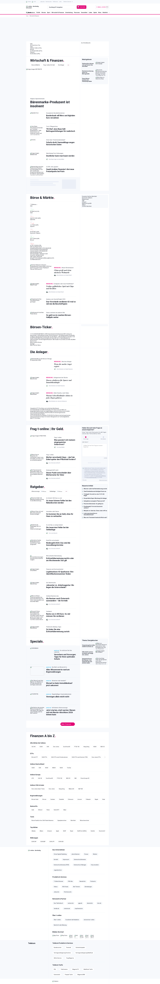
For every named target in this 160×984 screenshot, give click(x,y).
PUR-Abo (70, 881)
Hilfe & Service (58, 958)
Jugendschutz (58, 870)
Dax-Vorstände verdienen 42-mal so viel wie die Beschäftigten (61, 303)
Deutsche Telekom (87, 197)
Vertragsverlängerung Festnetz (62, 952)
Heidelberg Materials (35, 248)
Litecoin (80, 799)
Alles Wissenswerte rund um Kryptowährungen (58, 671)
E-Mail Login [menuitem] (101, 7)
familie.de (56, 908)
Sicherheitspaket (80, 947)
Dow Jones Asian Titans (38, 789)
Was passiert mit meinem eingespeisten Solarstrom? (64, 442)
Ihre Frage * (85, 442)
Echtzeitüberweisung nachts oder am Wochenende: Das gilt (60, 559)
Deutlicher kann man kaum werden (60, 156)
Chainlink (61, 799)
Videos (56, 886)
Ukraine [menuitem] (43, 12)
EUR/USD (61, 841)
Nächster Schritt (94, 463)
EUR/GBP (42, 841)
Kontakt (56, 859)
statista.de (67, 908)
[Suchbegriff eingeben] (62, 7)
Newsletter (83, 881)
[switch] (68, 65)
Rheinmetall (85, 199)
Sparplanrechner (62, 820)
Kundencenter (57, 947)
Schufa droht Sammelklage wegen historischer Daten (60, 143)
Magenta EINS (81, 974)
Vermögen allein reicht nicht (57, 697)
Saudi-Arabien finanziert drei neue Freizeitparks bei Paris (60, 170)
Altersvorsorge (36, 491)
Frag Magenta (70, 958)
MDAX (54, 767)
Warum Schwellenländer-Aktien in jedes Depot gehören (59, 396)
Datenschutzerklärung (101, 475)
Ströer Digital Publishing (60, 854)
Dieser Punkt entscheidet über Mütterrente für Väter (58, 474)
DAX (48, 746)
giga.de (80, 903)
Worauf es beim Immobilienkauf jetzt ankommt (59, 684)
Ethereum (70, 799)
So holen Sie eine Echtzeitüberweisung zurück (58, 630)
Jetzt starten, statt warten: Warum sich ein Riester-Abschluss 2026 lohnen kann (60, 712)
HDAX (94, 746)
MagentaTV (75, 969)
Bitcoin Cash (35, 799)
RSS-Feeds (65, 886)
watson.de (71, 903)
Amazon (49, 831)
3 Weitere (33, 204)
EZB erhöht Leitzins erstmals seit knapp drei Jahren (87, 653)
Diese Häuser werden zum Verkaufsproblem (87, 80)
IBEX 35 (103, 746)
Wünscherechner (84, 820)
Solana (104, 799)
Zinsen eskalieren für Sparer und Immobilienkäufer (59, 381)
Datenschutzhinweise (80, 859)
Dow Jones (56, 746)
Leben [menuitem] (90, 12)
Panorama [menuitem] (77, 12)
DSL (55, 969)
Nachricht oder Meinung (60, 925)
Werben (95, 854)
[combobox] (62, 7)
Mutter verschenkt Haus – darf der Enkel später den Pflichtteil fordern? (61, 458)
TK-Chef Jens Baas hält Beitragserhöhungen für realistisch (60, 130)
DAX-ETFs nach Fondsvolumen (59, 757)
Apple (57, 831)
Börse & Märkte (36, 65)
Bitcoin (44, 799)
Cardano (52, 799)
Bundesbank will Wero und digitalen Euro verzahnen (60, 117)
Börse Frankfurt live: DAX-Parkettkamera (42, 820)
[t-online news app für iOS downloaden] (55, 936)
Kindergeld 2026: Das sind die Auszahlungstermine (58, 544)
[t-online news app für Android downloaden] (63, 936)
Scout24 (32, 255)
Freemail (68, 947)
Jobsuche (56, 892)
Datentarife (57, 974)
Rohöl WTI (56, 810)
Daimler (93, 831)
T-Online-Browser (58, 881)
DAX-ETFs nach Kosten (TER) (80, 757)
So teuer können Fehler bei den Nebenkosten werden (59, 502)
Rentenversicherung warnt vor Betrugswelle (87, 72)
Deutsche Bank (34, 249)
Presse (86, 854)
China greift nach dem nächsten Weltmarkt (62, 271)
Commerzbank (34, 251)
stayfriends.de (79, 908)
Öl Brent (40, 810)
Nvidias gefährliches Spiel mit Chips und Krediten (60, 287)
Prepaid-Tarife (69, 974)
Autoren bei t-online (89, 919)
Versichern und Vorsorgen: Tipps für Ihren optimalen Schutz (65, 656)
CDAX (41, 746)
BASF (64, 831)
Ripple (96, 799)
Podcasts (93, 881)
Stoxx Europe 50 (85, 778)
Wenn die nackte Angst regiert (63, 365)
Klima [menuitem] (99, 12)
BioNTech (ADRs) (82, 831)
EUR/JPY (52, 841)
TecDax (69, 767)
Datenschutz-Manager (80, 864)
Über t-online (57, 919)
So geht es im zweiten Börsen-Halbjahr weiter (58, 316)
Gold (33, 810)
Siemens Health (34, 253)
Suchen (82, 7)
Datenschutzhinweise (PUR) (61, 864)
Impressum (66, 859)
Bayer (71, 831)
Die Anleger (61, 65)
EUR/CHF (34, 841)
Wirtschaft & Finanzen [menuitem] (58, 12)
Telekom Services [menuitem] (67, 1)
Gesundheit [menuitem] (84, 12)
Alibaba (34, 831)
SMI (75, 778)
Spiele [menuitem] (95, 12)
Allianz (84, 204)
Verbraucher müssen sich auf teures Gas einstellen (88, 65)
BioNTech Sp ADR (86, 203)
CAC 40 (33, 746)
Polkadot (88, 799)
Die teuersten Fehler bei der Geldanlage (57, 528)
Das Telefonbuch (58, 903)
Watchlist (73, 820)
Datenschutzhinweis (103, 480)
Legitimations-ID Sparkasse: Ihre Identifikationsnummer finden (59, 573)
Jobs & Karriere (75, 854)
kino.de (99, 903)
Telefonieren (64, 969)
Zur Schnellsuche (85, 43)
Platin (48, 810)
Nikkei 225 (71, 789)
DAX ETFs (44, 757)
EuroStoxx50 (66, 746)
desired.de (90, 903)
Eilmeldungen (88, 886)
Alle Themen (76, 886)
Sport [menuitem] (48, 12)
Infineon (84, 202)
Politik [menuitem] (38, 12)
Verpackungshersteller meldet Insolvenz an (88, 645)
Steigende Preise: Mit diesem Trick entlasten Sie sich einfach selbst (87, 661)
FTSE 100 (76, 746)
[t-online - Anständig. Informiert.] (37, 850)
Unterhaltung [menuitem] (69, 12)
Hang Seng (86, 746)
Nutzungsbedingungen (91, 477)
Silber (64, 810)
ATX (33, 778)
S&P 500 (80, 789)
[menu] (67, 7)
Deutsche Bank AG (104, 831)
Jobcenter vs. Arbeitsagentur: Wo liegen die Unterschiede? (60, 586)
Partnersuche (67, 892)
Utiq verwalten (95, 864)
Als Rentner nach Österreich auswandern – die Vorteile (57, 599)
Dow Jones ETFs (96, 757)
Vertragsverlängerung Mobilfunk (84, 952)
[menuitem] (28, 1)
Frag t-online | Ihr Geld (49, 65)
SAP (31, 256)
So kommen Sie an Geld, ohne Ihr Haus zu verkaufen (59, 515)
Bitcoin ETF (35, 757)
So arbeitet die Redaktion (72, 919)
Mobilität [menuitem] (105, 12)
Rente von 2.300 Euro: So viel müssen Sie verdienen (58, 615)
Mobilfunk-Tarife (88, 969)
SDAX (61, 767)
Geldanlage (53, 491)
